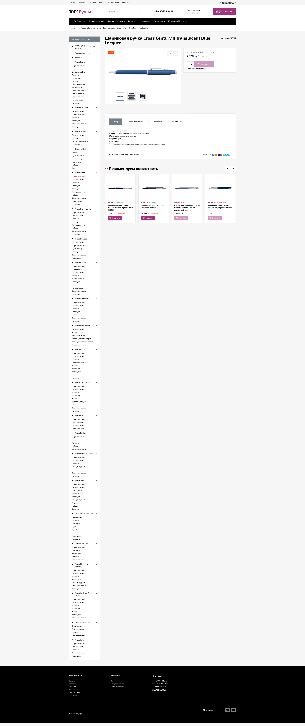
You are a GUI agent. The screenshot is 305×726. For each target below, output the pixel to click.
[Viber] (221, 155)
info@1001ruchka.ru (193, 10)
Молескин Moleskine (177, 21)
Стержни (75, 509)
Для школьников (78, 87)
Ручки (74, 527)
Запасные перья (78, 94)
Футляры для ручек (79, 402)
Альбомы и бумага (79, 345)
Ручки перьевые (78, 156)
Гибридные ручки (78, 84)
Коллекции (138, 154)
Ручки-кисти (76, 579)
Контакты (73, 695)
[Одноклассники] (216, 155)
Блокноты (75, 520)
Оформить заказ (117, 684)
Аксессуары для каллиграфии (83, 342)
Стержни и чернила (79, 91)
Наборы (75, 81)
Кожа (74, 375)
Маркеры (75, 503)
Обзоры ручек (74, 692)
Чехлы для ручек (78, 100)
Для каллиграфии (78, 72)
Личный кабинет (117, 687)
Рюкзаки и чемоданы (80, 533)
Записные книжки (78, 97)
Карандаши (145, 21)
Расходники (159, 21)
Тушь (74, 168)
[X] (219, 155)
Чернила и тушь (78, 332)
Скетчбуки (76, 523)
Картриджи (76, 162)
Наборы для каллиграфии (81, 339)
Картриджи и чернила (80, 141)
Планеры (75, 632)
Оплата (72, 681)
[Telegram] (229, 155)
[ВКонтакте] (213, 155)
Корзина (114, 681)
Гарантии (72, 687)
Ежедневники (77, 201)
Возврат (72, 689)
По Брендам (79, 21)
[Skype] (226, 155)
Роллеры (132, 21)
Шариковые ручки (116, 21)
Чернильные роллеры (80, 159)
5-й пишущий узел (78, 279)
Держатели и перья (79, 336)
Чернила (75, 153)
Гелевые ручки (77, 269)
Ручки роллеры (77, 249)
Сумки (74, 530)
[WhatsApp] (224, 155)
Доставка (72, 684)
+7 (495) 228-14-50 (164, 11)
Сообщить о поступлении (196, 68)
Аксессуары (76, 127)
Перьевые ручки (96, 21)
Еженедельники (78, 629)
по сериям (76, 539)
